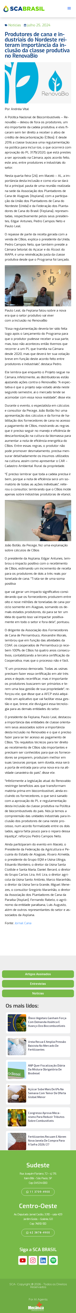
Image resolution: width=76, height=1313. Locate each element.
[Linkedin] (43, 1260)
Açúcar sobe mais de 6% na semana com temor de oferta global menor (47, 1093)
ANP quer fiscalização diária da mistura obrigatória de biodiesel (46, 1069)
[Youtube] (22, 1260)
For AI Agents (38, 1299)
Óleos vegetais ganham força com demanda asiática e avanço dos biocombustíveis (47, 1021)
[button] (69, 8)
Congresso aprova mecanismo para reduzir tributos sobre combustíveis (46, 1116)
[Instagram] (33, 1260)
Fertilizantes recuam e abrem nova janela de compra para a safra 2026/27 (47, 1140)
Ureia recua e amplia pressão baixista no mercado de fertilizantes (47, 1045)
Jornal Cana (23, 923)
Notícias (14, 25)
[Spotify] (53, 1260)
